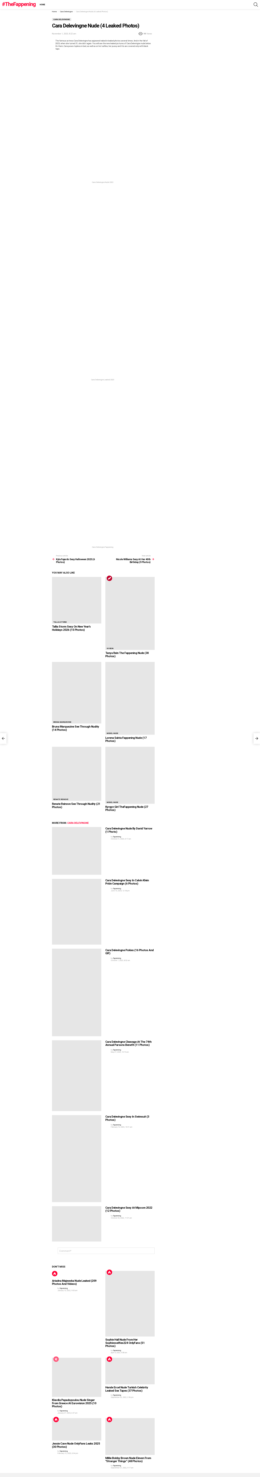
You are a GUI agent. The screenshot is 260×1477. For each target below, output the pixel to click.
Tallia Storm (60, 622)
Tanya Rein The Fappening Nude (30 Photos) (127, 654)
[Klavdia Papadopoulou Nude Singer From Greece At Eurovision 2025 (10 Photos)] (76, 1377)
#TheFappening (19, 4)
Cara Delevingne (78, 822)
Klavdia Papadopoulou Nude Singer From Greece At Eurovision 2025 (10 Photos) (74, 1403)
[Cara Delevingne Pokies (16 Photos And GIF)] (76, 992)
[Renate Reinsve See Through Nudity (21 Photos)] (76, 774)
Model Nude (112, 733)
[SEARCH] (256, 4)
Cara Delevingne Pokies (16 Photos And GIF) (129, 952)
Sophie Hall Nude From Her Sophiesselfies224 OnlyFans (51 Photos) (125, 1343)
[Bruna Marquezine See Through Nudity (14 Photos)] (76, 692)
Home (42, 5)
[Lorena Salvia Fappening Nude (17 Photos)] (130, 698)
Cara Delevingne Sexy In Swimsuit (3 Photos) (127, 1118)
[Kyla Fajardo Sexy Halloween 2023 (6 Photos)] (3, 738)
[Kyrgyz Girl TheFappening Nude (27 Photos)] (130, 775)
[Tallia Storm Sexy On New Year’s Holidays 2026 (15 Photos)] (76, 600)
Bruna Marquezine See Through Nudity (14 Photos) (75, 728)
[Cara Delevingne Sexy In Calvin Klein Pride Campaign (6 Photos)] (76, 911)
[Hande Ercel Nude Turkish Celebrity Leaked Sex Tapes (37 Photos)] (130, 1371)
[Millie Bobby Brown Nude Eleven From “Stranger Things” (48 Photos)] (130, 1436)
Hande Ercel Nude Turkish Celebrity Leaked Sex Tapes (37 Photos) (126, 1389)
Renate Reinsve (60, 799)
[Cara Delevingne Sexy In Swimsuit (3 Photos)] (76, 1158)
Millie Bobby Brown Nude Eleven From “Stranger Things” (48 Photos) (128, 1459)
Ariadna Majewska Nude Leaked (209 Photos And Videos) (74, 1282)
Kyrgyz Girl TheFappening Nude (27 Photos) (126, 808)
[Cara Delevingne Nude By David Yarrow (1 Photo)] (76, 851)
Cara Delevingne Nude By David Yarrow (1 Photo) (128, 830)
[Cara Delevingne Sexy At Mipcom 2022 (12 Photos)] (76, 1224)
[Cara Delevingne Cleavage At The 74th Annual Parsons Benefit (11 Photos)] (76, 1075)
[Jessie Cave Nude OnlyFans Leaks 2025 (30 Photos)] (76, 1429)
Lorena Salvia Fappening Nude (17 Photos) (126, 739)
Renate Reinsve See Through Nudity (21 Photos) (76, 805)
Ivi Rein (110, 648)
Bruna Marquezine (62, 722)
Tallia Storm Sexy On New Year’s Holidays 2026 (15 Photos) (71, 628)
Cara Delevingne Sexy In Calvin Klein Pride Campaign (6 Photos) (127, 882)
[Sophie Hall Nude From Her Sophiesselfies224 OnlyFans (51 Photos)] (130, 1304)
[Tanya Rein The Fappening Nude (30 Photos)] (130, 613)
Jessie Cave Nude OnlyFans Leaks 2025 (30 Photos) (76, 1445)
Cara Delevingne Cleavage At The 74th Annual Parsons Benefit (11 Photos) (128, 1043)
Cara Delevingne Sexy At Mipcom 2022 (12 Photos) (128, 1209)
